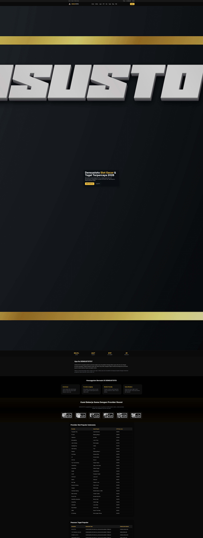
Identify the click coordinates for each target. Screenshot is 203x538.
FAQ (116, 4)
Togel (110, 4)
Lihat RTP (98, 183)
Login (100, 4)
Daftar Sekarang (89, 183)
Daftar (96, 4)
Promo (124, 0)
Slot (106, 4)
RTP (103, 4)
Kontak (133, 0)
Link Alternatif (128, 0)
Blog (113, 4)
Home (93, 4)
